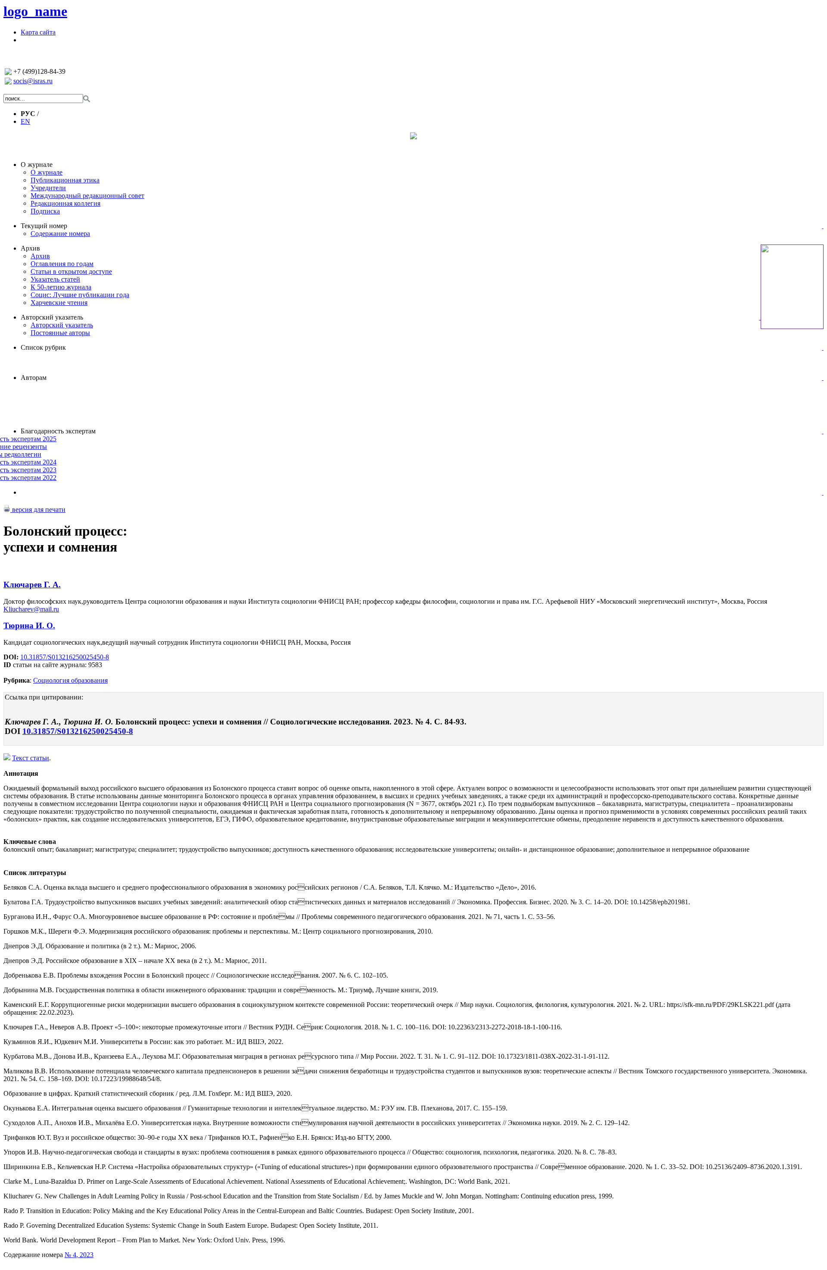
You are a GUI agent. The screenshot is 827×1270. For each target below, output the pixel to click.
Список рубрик (43, 347)
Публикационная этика (65, 180)
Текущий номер (44, 225)
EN (25, 121)
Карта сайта (38, 32)
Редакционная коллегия (65, 203)
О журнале (37, 164)
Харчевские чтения (59, 302)
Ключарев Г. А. (32, 584)
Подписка (45, 211)
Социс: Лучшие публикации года (80, 294)
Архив (30, 248)
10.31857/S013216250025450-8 (64, 657)
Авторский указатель (52, 317)
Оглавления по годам (62, 263)
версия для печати (37, 509)
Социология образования (70, 680)
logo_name (35, 11)
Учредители (48, 187)
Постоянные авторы (60, 332)
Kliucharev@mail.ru (31, 609)
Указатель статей (55, 279)
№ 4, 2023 (79, 1254)
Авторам (34, 377)
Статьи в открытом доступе (71, 271)
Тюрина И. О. (29, 625)
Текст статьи (30, 758)
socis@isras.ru (33, 81)
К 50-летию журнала (61, 287)
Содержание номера (60, 233)
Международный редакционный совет (87, 195)
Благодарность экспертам (58, 431)
